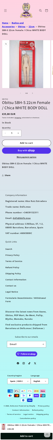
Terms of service (14, 414)
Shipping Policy (13, 273)
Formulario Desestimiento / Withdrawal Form (25, 300)
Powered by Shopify (27, 406)
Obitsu (21, 26)
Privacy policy (43, 406)
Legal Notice (11, 291)
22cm (32, 26)
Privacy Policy (12, 255)
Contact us (10, 285)
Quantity (6, 128)
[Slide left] (21, 93)
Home (5, 23)
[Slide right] (32, 93)
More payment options (26, 157)
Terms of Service (13, 261)
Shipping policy (42, 414)
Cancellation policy (28, 418)
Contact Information (15, 279)
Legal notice (28, 414)
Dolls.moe (14, 406)
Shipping (18, 118)
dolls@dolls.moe (22, 218)
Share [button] (7, 175)
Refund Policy (12, 267)
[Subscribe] (43, 344)
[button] (5, 11)
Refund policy (37, 410)
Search (8, 249)
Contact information (20, 410)
